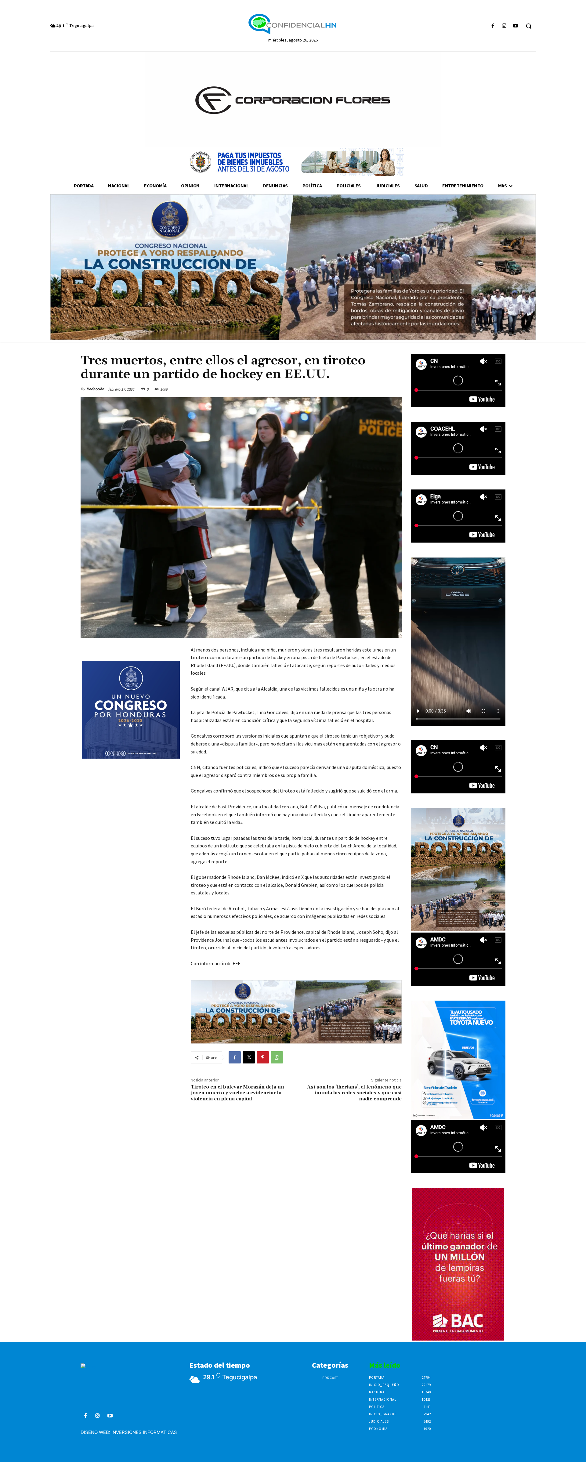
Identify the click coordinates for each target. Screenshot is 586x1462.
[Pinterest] (263, 1057)
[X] (249, 1057)
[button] (528, 26)
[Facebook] (493, 26)
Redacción (95, 389)
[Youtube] (516, 26)
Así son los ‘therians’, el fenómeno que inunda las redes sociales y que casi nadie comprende (354, 1093)
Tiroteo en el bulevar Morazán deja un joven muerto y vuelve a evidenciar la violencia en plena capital (237, 1093)
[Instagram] (504, 26)
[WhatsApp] (277, 1057)
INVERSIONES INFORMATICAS (144, 1432)
